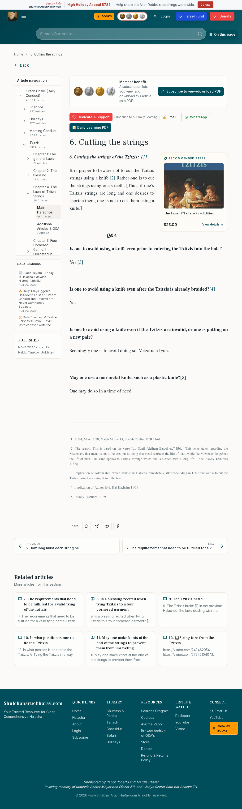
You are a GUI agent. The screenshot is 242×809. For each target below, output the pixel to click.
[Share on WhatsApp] (86, 526)
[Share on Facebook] (117, 526)
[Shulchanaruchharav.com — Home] (12, 16)
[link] (46, 54)
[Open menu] (23, 16)
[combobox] (121, 34)
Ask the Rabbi (152, 724)
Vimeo (180, 729)
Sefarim (112, 735)
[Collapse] (20, 95)
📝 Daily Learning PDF (90, 127)
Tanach (112, 722)
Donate (205, 4)
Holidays (113, 742)
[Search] (200, 33)
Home (18, 54)
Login (76, 731)
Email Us (221, 711)
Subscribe (80, 737)
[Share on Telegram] (97, 526)
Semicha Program (155, 711)
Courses (147, 717)
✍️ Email (169, 117)
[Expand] (24, 109)
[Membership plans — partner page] (132, 16)
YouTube (182, 722)
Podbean (182, 716)
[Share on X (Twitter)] (107, 526)
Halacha (78, 717)
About (77, 724)
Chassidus (114, 729)
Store (145, 742)
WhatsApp (198, 117)
